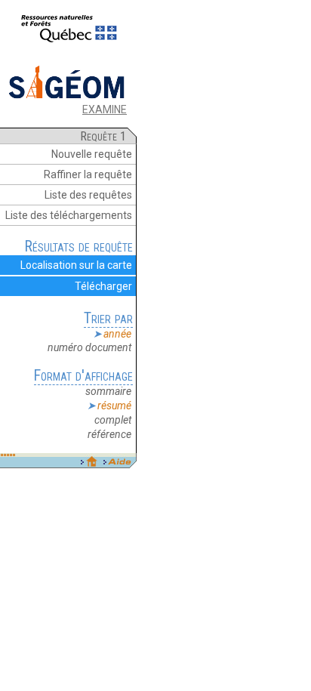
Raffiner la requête (88, 174)
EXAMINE (104, 109)
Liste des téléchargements (68, 215)
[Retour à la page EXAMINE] (66, 97)
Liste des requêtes (88, 195)
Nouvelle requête (91, 154)
